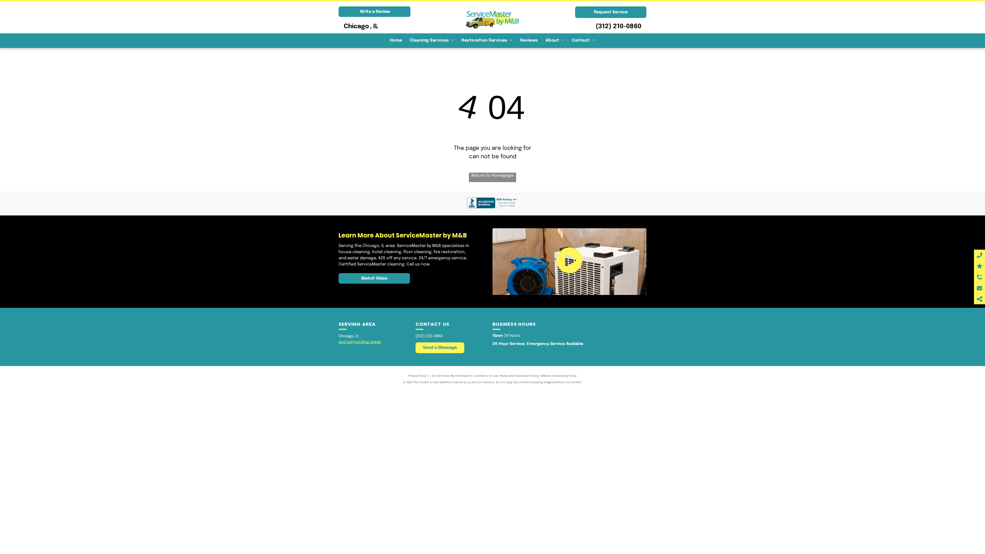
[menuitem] (396, 40)
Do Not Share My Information (451, 376)
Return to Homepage (492, 175)
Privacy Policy (417, 376)
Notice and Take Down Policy (519, 376)
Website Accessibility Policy (559, 376)
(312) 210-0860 (618, 26)
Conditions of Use (485, 376)
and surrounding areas (360, 342)
